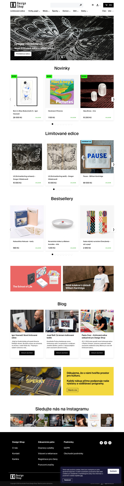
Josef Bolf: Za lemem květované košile (60, 336)
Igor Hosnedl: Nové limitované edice (24, 336)
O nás (15, 448)
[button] (52, 124)
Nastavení (67, 480)
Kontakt (16, 454)
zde (81, 476)
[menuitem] (18, 11)
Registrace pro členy (48, 459)
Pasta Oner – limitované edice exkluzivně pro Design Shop (94, 336)
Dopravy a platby (46, 448)
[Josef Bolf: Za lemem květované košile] (62, 321)
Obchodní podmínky (73, 454)
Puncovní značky (46, 465)
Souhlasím (113, 471)
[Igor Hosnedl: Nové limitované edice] (27, 321)
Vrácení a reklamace (47, 454)
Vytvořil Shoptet (95, 483)
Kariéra (15, 459)
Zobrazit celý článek (27, 353)
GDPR (67, 448)
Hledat (80, 5)
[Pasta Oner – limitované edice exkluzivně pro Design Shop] (97, 321)
